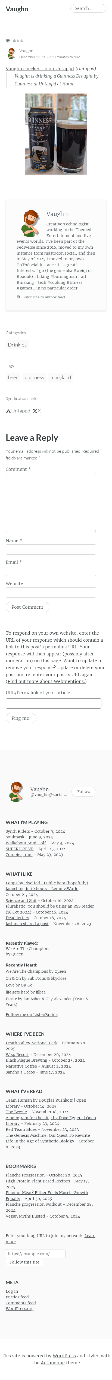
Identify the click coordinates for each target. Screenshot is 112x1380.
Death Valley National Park (31, 1043)
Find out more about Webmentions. (46, 681)
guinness (34, 377)
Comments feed (21, 1303)
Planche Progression (25, 1175)
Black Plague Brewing (26, 1060)
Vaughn (17, 9)
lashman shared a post (27, 923)
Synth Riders (18, 831)
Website (14, 583)
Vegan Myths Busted (25, 1216)
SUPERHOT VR (20, 848)
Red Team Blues (21, 1129)
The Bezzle (16, 1112)
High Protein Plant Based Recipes (38, 1181)
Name (14, 540)
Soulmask (15, 837)
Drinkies (17, 344)
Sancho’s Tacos (20, 1072)
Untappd (20, 410)
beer (13, 377)
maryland (61, 377)
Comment (18, 469)
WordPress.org (20, 1308)
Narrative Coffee (21, 1066)
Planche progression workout (34, 1204)
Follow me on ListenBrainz (32, 1014)
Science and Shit (21, 900)
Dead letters (17, 918)
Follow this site (24, 1262)
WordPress (64, 1355)
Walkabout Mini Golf (26, 843)
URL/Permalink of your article (38, 692)
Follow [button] (84, 791)
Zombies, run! (19, 854)
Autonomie (53, 1362)
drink (17, 40)
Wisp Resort (17, 1054)
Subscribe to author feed (43, 297)
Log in (12, 1291)
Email (14, 562)
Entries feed (17, 1297)
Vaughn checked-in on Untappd (40, 68)
